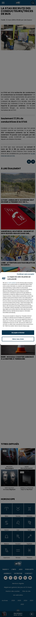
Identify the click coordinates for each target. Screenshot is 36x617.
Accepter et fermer (18, 333)
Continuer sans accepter (25, 274)
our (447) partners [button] (11, 282)
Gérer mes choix (18, 339)
